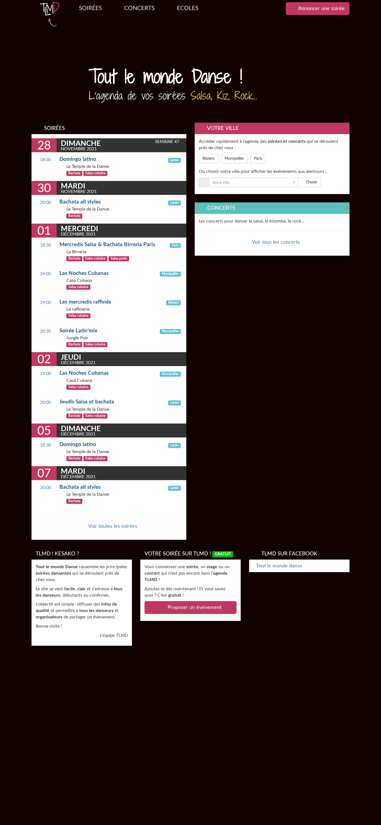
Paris (258, 159)
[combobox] (253, 182)
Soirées (90, 8)
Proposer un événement (193, 607)
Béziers (208, 159)
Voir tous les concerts (275, 242)
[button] (55, 68)
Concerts (139, 8)
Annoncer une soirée (321, 8)
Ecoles (187, 8)
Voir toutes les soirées (112, 526)
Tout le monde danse (279, 565)
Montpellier (234, 159)
